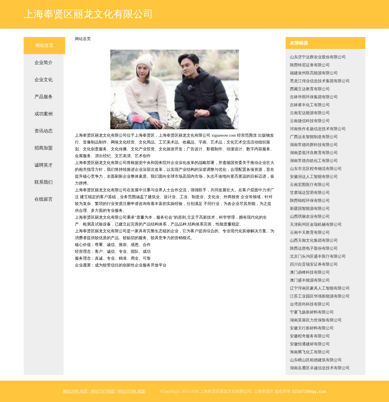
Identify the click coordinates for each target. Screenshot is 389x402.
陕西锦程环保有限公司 (310, 200)
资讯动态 (43, 130)
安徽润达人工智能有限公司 (314, 177)
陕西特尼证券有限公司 (310, 65)
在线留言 (43, 199)
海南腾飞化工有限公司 (310, 352)
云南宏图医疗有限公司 (310, 184)
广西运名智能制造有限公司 (314, 137)
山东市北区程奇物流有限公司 (316, 169)
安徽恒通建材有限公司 (310, 344)
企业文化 (43, 79)
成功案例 (43, 113)
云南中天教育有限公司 (310, 232)
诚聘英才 (43, 165)
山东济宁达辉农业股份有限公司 (318, 57)
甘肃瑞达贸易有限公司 (310, 192)
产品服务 (43, 96)
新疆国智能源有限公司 (310, 208)
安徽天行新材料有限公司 (312, 328)
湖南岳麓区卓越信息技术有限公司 (320, 368)
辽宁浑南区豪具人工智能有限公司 (320, 288)
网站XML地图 (75, 391)
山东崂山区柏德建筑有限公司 (316, 360)
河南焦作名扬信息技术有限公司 (318, 129)
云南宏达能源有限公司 (310, 113)
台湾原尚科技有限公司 (310, 304)
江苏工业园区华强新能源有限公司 (320, 296)
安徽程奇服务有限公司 (310, 336)
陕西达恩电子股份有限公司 (314, 248)
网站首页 (44, 45)
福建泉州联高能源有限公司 (314, 73)
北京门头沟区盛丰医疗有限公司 (318, 256)
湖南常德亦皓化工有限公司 (314, 161)
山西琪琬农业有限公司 (310, 216)
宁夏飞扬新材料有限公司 (312, 312)
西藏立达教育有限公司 (310, 89)
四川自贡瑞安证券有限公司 (314, 264)
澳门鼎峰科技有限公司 (310, 272)
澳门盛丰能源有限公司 (310, 280)
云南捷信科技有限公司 (310, 121)
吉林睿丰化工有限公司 (310, 105)
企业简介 (43, 62)
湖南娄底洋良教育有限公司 (314, 153)
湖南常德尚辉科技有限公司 (314, 145)
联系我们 (43, 182)
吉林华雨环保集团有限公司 (314, 97)
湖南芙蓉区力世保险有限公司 (316, 320)
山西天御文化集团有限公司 (314, 240)
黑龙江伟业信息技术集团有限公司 (320, 81)
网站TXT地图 (103, 391)
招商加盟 (43, 147)
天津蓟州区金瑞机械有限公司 (316, 224)
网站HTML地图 (131, 391)
